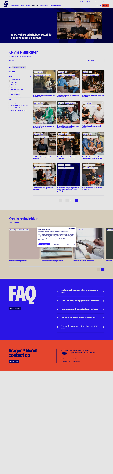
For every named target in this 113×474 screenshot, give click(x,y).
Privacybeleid (71, 228)
